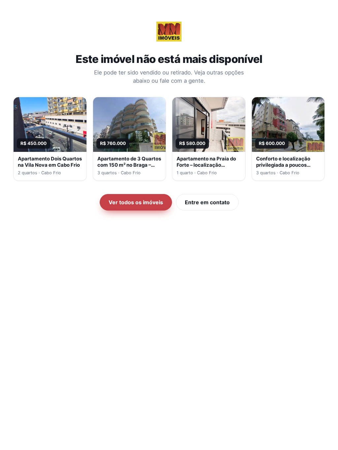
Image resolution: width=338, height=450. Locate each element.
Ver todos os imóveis (136, 202)
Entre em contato (207, 202)
